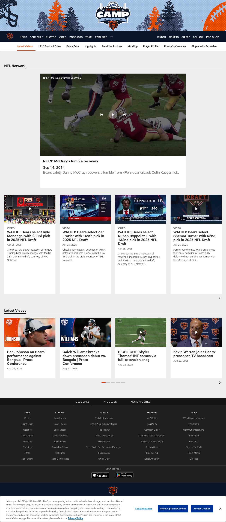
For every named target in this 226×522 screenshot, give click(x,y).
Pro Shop (193, 441)
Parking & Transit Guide (152, 441)
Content (60, 412)
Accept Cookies (202, 508)
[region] (113, 509)
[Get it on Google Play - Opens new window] (124, 476)
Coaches (27, 429)
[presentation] (220, 298)
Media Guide (27, 435)
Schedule (27, 441)
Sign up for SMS (194, 447)
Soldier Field (152, 453)
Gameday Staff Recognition (152, 435)
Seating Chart (152, 447)
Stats (27, 453)
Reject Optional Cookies (173, 508)
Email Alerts (193, 435)
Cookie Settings (143, 508)
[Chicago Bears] (113, 491)
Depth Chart (27, 424)
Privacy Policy (75, 518)
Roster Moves (59, 441)
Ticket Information (104, 418)
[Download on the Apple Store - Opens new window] (100, 475)
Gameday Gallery (60, 447)
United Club (104, 458)
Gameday (152, 412)
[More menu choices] (111, 36)
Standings (27, 447)
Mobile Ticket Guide (104, 435)
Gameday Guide (152, 429)
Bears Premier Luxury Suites (104, 424)
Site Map (194, 458)
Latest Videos (60, 429)
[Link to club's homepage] (10, 36)
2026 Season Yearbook (194, 418)
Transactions (27, 458)
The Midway (104, 429)
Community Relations (193, 429)
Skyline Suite (104, 441)
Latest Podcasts (59, 435)
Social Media (194, 453)
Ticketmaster (104, 453)
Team (27, 412)
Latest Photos (60, 424)
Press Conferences (60, 458)
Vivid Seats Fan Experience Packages (104, 447)
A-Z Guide (152, 418)
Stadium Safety (152, 458)
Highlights (60, 453)
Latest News (60, 418)
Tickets (104, 412)
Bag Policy (152, 424)
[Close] (220, 509)
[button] (101, 114)
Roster (27, 418)
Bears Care (194, 424)
